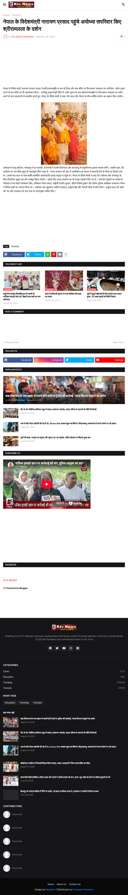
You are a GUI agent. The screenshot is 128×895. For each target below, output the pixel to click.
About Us (61, 884)
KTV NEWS (10, 580)
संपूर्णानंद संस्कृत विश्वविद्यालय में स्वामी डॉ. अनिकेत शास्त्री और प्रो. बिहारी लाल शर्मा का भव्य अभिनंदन (21, 296)
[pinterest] (77, 648)
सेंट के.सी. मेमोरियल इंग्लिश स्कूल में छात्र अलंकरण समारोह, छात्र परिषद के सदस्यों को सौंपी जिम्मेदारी (58, 409)
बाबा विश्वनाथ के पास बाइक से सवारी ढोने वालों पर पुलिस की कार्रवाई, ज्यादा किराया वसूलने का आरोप (57, 718)
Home (6, 15)
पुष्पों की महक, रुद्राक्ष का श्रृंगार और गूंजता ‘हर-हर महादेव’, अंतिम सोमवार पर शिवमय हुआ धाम (55, 437)
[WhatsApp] (47, 254)
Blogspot (50, 889)
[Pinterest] (53, 254)
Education (64, 676)
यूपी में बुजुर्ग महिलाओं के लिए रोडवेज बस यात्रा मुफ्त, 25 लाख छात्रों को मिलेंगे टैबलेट (104, 295)
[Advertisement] (64, 65)
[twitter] (57, 648)
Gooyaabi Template (83, 889)
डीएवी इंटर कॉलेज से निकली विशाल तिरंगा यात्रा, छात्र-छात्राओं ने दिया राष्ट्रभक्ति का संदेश (55, 763)
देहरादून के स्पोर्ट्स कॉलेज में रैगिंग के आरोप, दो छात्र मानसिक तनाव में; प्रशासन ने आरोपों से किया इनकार (59, 791)
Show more (17, 814)
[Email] (59, 254)
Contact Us (75, 884)
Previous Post (12, 342)
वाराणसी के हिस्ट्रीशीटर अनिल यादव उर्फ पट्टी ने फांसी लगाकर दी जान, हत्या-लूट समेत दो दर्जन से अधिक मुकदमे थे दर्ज (65, 777)
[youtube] (64, 648)
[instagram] (71, 648)
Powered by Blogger (17, 588)
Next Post (118, 342)
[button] (4, 4)
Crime (64, 671)
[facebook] (50, 648)
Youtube (64, 688)
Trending (16, 15)
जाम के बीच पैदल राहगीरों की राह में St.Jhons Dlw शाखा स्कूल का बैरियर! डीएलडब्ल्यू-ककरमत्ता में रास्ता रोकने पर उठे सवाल (68, 423)
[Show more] (66, 254)
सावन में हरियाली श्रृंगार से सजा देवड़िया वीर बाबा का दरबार (63, 295)
